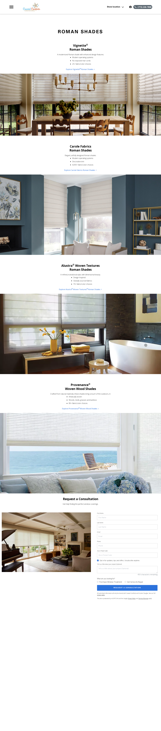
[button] (11, 7)
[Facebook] (130, 7)
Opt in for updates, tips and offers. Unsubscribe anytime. (120, 560)
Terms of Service (143, 598)
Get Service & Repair (135, 582)
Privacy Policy (132, 598)
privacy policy (101, 595)
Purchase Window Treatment (110, 582)
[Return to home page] (51, 7)
